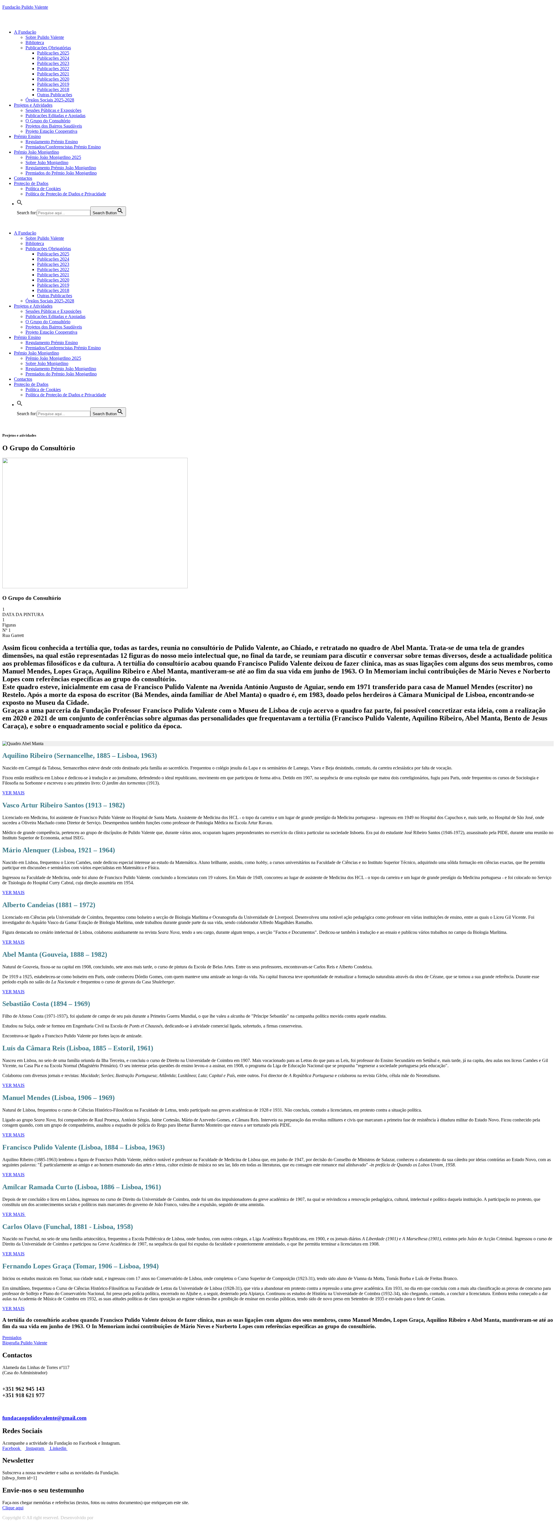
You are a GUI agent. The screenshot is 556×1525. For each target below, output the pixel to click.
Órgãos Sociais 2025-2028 (49, 99)
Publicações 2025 (53, 52)
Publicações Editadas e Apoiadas (55, 115)
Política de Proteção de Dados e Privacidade (65, 193)
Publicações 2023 (53, 63)
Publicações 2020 (53, 79)
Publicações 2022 (53, 68)
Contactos (23, 178)
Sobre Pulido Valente (44, 37)
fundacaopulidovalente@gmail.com (44, 1418)
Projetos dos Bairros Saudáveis (53, 126)
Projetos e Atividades (33, 105)
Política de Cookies (43, 188)
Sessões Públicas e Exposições (53, 110)
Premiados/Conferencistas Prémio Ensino (63, 146)
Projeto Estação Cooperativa (51, 131)
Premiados (11, 1337)
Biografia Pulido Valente (24, 1342)
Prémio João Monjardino (36, 152)
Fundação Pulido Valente (25, 7)
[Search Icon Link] (20, 203)
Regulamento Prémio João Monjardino (60, 167)
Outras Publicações (54, 94)
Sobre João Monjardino (46, 162)
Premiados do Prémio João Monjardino (61, 172)
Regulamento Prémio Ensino (51, 141)
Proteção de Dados (31, 183)
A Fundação (25, 32)
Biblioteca (34, 42)
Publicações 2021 (53, 73)
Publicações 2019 (53, 84)
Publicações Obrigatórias (48, 47)
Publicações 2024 (53, 58)
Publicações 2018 (53, 89)
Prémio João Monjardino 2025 (53, 157)
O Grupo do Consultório (47, 120)
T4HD (100, 1517)
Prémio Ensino (27, 136)
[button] (12, 1507)
